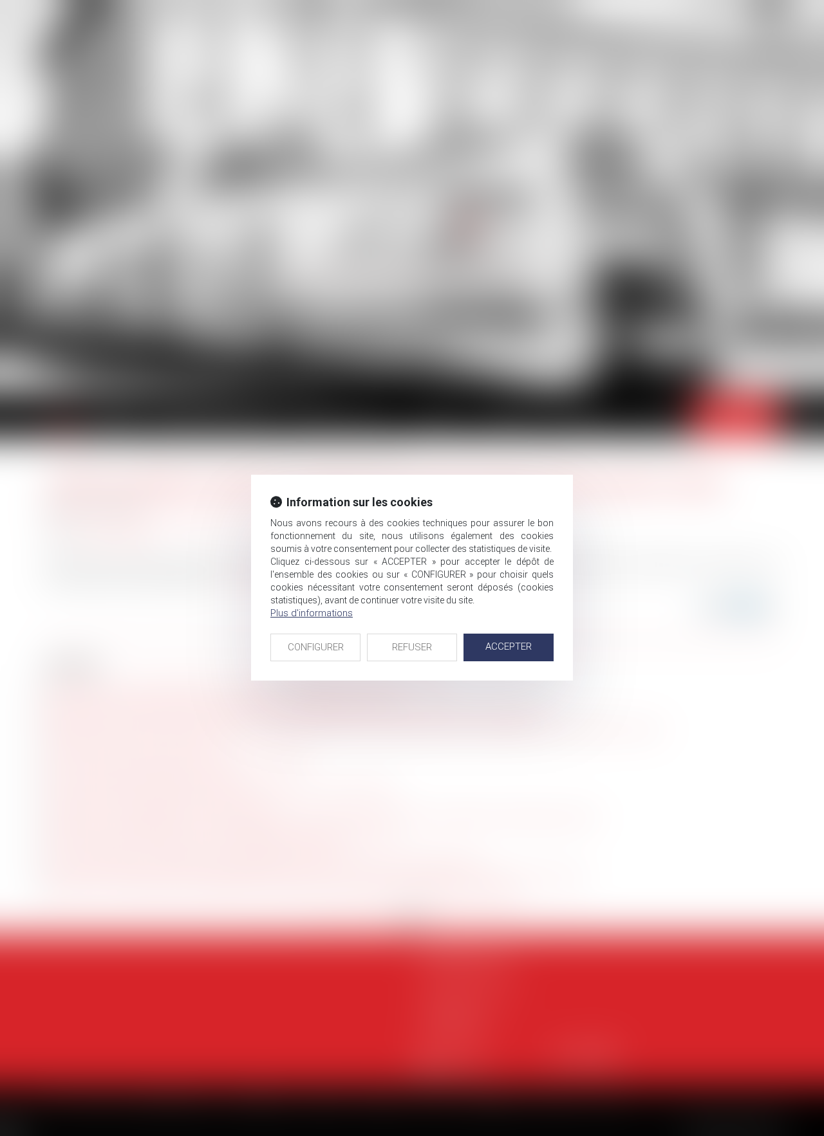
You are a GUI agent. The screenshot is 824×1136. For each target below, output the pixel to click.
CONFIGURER (316, 647)
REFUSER (412, 647)
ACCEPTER (508, 646)
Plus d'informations (311, 613)
